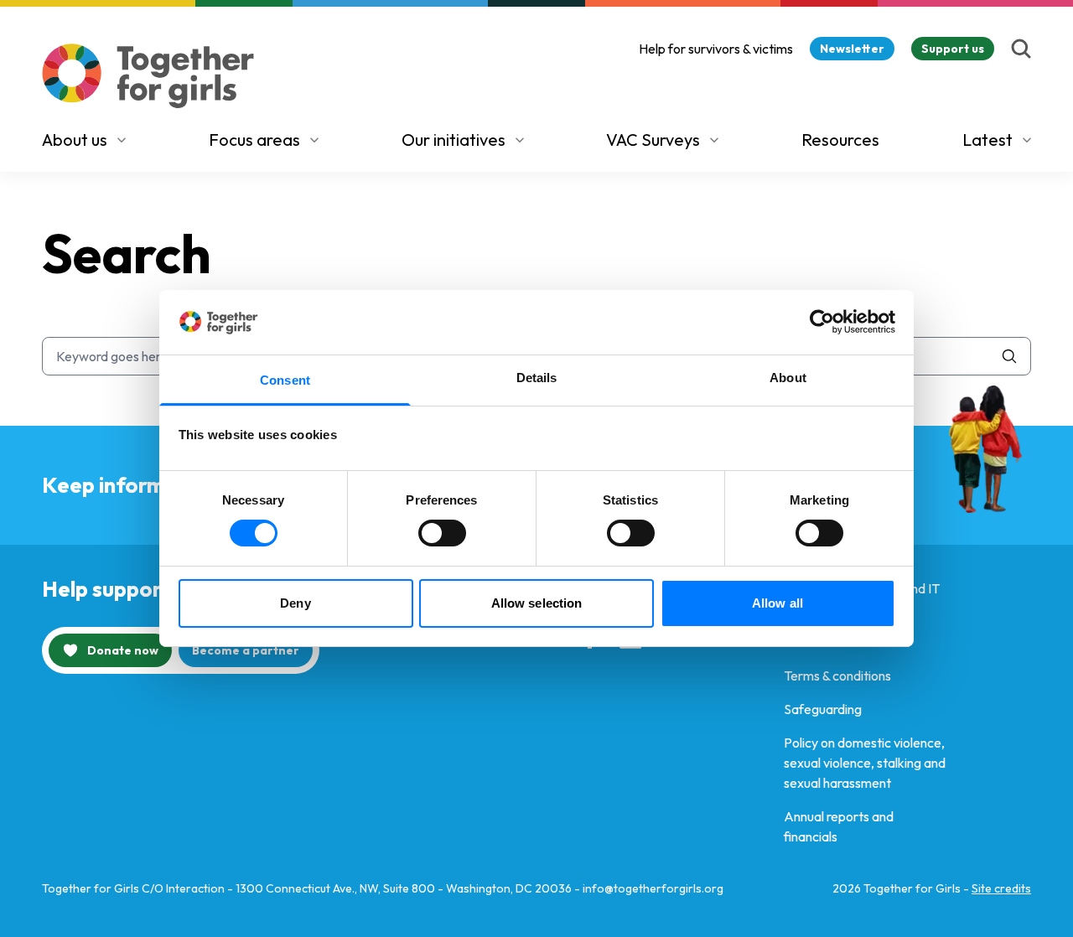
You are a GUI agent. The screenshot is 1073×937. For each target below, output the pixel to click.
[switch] (442, 533)
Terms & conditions (837, 675)
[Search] (1021, 49)
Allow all (777, 603)
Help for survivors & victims (716, 48)
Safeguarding (823, 709)
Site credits (1001, 888)
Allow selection (537, 603)
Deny (295, 603)
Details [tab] (536, 377)
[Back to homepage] (148, 76)
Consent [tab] (285, 380)
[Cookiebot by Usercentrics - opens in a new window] (822, 321)
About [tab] (788, 377)
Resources (840, 139)
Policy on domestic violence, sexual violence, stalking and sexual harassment (865, 762)
